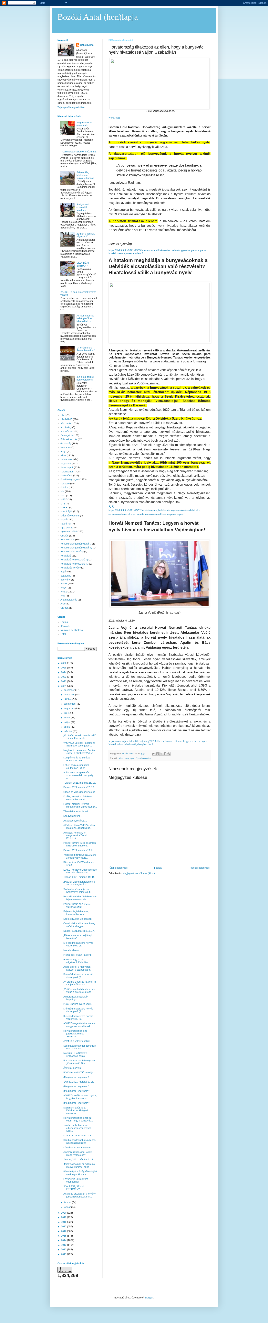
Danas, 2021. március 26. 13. (79, 782)
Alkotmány (66, 427)
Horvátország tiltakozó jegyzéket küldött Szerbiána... (75, 1034)
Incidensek (66, 459)
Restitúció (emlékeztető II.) (74, 563)
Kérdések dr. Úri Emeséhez (77, 1147)
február (68, 1202)
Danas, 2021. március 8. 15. (78, 1081)
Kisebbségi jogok (127, 758)
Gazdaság (65, 443)
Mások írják (66, 511)
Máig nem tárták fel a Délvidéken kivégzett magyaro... (75, 1110)
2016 (64, 1231)
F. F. (111, 237)
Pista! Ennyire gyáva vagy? (77, 1004)
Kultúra (64, 487)
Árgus (63, 603)
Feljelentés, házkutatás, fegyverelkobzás (85, 175)
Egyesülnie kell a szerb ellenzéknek (75, 1180)
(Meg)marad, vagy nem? (76, 1077)
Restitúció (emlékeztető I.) (74, 559)
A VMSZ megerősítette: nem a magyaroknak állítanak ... (79, 1025)
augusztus (69, 708)
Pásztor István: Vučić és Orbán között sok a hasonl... (79, 844)
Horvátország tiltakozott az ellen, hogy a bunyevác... (78, 1119)
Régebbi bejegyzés (199, 867)
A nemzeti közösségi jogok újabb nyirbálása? (77, 1153)
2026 (64, 663)
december (69, 690)
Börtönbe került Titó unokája (78, 1072)
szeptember (70, 703)
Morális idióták (71, 950)
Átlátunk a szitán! (72, 1068)
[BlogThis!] (158, 754)
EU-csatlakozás (68, 439)
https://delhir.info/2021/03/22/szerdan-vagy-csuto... (79, 856)
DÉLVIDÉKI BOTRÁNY (83, 264)
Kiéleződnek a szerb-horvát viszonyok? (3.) (78, 975)
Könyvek (65, 626)
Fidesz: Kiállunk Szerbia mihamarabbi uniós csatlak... (80, 805)
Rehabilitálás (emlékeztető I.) (75, 543)
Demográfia (66, 435)
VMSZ (63, 591)
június (67, 717)
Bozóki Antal (87, 45)
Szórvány (65, 579)
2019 (64, 1217)
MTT (62, 503)
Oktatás (64, 535)
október (68, 699)
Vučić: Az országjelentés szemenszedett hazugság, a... (78, 775)
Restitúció (65, 555)
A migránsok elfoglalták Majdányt (83, 207)
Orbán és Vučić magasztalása (79, 792)
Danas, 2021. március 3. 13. (78, 1135)
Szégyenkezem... (72, 816)
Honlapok (65, 447)
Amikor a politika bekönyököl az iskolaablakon (85, 318)
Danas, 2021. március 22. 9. (78, 850)
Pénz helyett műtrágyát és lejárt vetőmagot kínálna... (80, 1173)
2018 (64, 1222)
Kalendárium (67, 471)
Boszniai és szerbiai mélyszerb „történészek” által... (79, 1062)
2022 (64, 681)
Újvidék (64, 607)
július (67, 713)
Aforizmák (65, 423)
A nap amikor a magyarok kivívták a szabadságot (76, 968)
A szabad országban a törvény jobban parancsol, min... (79, 1195)
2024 (64, 672)
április (67, 726)
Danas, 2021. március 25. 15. (79, 787)
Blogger (149, 1297)
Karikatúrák (66, 475)
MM (62, 491)
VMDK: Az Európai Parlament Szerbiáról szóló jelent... (79, 744)
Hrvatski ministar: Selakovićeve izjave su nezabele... (80, 898)
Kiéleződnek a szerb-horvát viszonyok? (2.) (78, 1010)
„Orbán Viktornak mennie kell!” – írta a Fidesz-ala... (79, 737)
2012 (64, 1249)
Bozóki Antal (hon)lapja (97, 16)
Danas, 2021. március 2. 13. (78, 1159)
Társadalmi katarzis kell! (76, 811)
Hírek (63, 455)
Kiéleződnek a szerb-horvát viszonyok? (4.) (78, 944)
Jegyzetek (65, 463)
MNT (63, 495)
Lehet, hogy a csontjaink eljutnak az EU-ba (76, 766)
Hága (63, 451)
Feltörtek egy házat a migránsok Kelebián (75, 961)
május (67, 722)
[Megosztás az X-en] (161, 754)
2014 (64, 1240)
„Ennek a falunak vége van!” (86, 235)
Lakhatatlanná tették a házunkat (79, 151)
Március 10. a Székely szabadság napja (75, 1054)
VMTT (63, 595)
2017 (64, 1226)
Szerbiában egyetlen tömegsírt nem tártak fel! (79, 1047)
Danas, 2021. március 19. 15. (79, 877)
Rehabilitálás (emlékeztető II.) (76, 547)
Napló (63, 519)
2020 (64, 1212)
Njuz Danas (66, 527)
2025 (64, 667)
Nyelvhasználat (143, 758)
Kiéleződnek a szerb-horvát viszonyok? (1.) (78, 1017)
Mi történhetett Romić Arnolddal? (86, 349)
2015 (64, 1235)
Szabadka (65, 575)
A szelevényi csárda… (75, 820)
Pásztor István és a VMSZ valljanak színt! (76, 905)
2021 (64, 686)
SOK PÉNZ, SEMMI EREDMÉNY (73, 1188)
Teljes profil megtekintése (71, 107)
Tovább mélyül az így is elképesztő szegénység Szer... (77, 1128)
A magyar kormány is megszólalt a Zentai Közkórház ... (75, 835)
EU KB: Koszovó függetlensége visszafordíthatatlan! (80, 871)
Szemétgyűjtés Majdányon (77, 919)
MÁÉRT (64, 507)
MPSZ (63, 499)
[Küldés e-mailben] (154, 754)
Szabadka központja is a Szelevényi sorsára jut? (77, 890)
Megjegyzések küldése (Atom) (139, 873)
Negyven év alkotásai (71, 630)
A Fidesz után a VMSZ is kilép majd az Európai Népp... (79, 826)
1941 (63, 415)
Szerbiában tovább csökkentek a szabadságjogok (79, 1141)
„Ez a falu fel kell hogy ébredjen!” (85, 378)
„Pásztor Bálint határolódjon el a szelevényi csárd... (79, 883)
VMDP (63, 587)
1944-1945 (66, 419)
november (69, 694)
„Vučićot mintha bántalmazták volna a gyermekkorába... (79, 990)
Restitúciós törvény (70, 567)
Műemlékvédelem (69, 515)
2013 (64, 1245)
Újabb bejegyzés (118, 867)
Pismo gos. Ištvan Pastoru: (77, 955)
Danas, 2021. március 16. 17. (79, 931)
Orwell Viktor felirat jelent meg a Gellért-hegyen (79, 925)
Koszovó (65, 483)
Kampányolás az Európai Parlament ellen (76, 759)
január (67, 1207)
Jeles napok (66, 467)
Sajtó (63, 571)
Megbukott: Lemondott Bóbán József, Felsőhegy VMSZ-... (79, 752)
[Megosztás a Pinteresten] (169, 754)
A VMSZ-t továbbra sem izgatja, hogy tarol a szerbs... (80, 1097)
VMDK (63, 583)
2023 (64, 677)
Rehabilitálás (67, 539)
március (68, 731)
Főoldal (158, 867)
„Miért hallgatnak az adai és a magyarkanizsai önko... (79, 1165)
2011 (64, 1254)
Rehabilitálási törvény (72, 551)
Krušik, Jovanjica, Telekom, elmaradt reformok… (77, 798)
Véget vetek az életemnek (84, 124)
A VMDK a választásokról (76, 1041)
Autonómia (66, 431)
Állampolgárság (68, 599)
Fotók (63, 634)
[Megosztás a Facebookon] (165, 754)
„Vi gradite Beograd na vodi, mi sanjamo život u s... (79, 983)
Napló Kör (65, 523)
